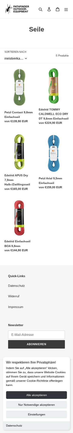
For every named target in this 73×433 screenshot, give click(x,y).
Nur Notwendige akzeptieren (36, 404)
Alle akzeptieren (36, 395)
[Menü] (66, 9)
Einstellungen (36, 414)
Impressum (15, 307)
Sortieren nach (15, 51)
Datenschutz (14, 425)
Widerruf (13, 296)
